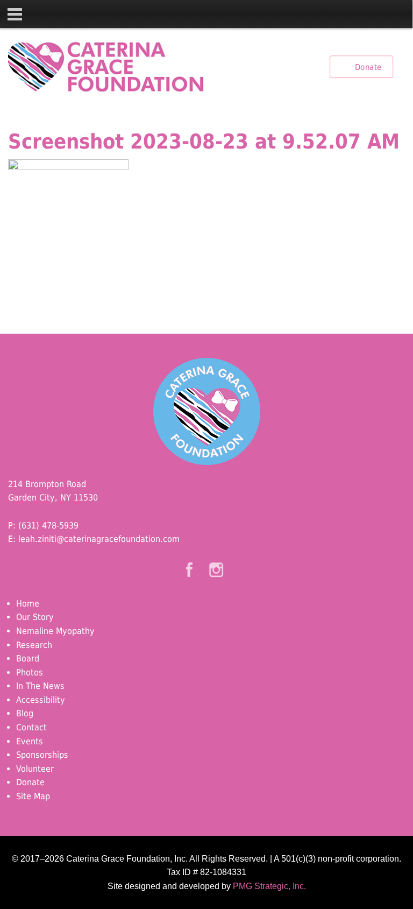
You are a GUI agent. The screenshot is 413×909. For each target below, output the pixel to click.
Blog (24, 713)
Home (27, 603)
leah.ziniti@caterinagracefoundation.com (99, 539)
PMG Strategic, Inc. (269, 886)
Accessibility (40, 700)
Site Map (33, 796)
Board (27, 658)
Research (34, 645)
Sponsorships (42, 755)
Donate (368, 67)
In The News (40, 686)
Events (29, 741)
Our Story (35, 617)
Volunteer (35, 769)
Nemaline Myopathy (55, 631)
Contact (31, 727)
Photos (29, 672)
